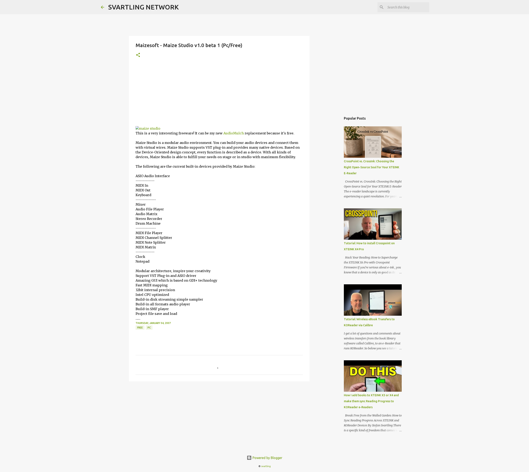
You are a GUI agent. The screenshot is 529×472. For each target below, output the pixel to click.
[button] (138, 55)
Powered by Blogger (267, 458)
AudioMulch (233, 133)
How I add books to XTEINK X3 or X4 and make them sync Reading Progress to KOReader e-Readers (371, 401)
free (140, 327)
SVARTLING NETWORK (143, 7)
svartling (266, 466)
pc (149, 327)
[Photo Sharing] (148, 128)
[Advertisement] (219, 95)
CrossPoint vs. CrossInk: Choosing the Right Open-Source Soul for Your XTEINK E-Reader (371, 167)
